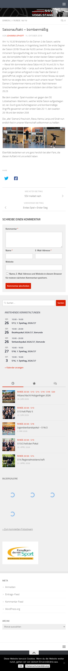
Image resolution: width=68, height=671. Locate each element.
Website (9, 261)
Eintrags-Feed (12, 594)
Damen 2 (7, 20)
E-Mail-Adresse (43, 250)
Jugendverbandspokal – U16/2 (32, 427)
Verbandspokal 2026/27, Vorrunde (28, 342)
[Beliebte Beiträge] (33, 383)
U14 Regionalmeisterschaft (31, 459)
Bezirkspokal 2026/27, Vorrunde (27, 332)
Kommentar (12, 229)
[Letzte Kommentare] (55, 383)
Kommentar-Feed (14, 601)
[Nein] (64, 662)
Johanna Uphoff (15, 35)
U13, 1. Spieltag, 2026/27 (24, 323)
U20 (53, 392)
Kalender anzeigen (15, 367)
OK (20, 666)
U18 (48, 392)
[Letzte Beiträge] (12, 383)
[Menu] (64, 4)
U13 (32, 392)
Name (9, 250)
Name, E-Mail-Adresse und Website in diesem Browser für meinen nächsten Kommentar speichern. (34, 275)
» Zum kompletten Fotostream (17, 529)
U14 (37, 392)
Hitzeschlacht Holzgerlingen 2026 (34, 395)
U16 (43, 392)
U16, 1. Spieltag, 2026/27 (24, 360)
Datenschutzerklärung (37, 666)
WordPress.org (12, 609)
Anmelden (10, 587)
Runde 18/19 (20, 20)
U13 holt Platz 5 (25, 411)
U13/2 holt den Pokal (27, 443)
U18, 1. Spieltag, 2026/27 (24, 351)
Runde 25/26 (23, 392)
